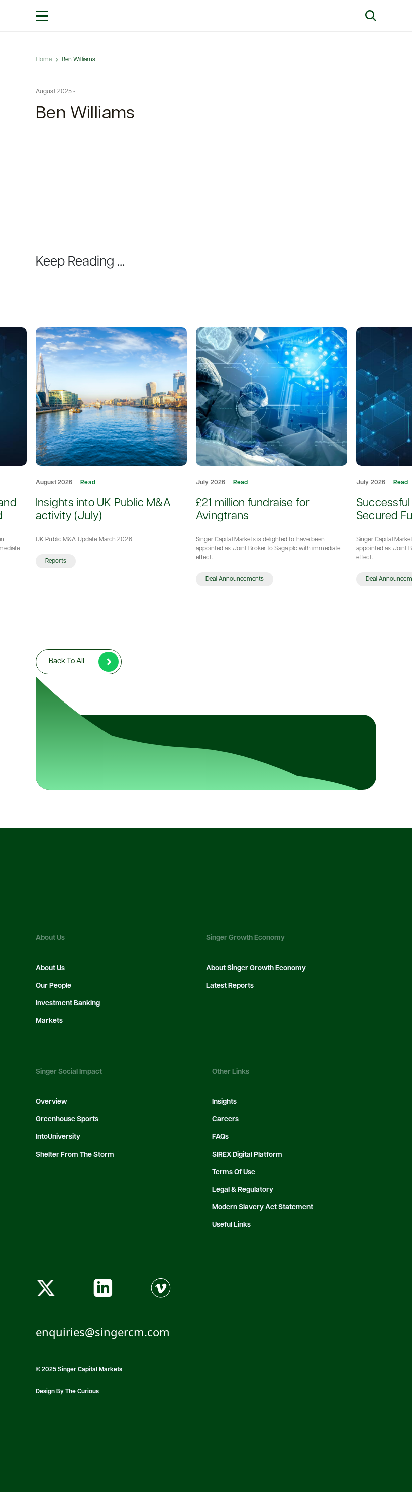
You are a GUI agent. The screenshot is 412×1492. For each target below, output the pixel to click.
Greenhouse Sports (67, 1119)
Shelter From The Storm (75, 1155)
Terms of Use (233, 1172)
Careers (225, 1119)
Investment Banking (68, 1003)
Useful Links (231, 1225)
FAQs (220, 1137)
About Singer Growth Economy (256, 968)
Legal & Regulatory (242, 1190)
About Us (50, 968)
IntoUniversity (58, 1137)
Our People (53, 986)
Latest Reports (230, 986)
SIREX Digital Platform (247, 1155)
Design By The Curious (67, 1392)
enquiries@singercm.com (103, 1331)
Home (44, 60)
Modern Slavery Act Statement (262, 1207)
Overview (51, 1102)
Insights (224, 1102)
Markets (49, 1021)
